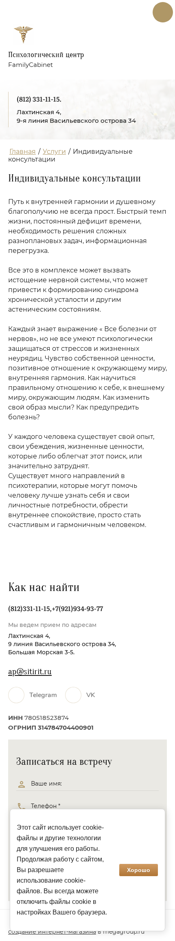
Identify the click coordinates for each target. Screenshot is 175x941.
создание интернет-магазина (52, 931)
